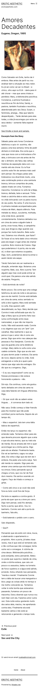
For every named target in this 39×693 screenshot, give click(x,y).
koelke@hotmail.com (27, 657)
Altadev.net (16, 685)
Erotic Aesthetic (11, 3)
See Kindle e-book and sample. (15, 131)
